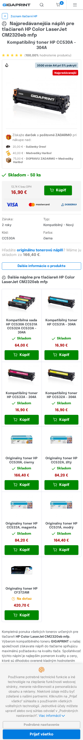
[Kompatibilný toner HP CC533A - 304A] (22, 375)
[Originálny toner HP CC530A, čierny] (22, 439)
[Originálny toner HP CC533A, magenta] (22, 505)
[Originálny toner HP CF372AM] (22, 570)
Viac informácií (50, 715)
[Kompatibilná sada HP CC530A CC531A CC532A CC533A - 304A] (22, 302)
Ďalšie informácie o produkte (41, 266)
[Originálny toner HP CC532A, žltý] (61, 439)
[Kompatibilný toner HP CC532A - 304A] (61, 375)
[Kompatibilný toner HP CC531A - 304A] (61, 302)
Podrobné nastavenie (41, 724)
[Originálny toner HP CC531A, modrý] (61, 505)
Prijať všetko (41, 734)
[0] (58, 4)
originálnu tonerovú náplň (40, 250)
